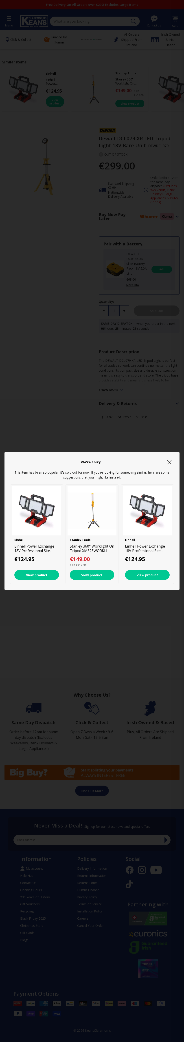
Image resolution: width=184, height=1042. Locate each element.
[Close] (169, 462)
